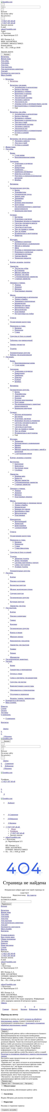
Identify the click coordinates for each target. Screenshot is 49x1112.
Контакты (5, 931)
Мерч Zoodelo (6, 929)
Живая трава (6, 912)
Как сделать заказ (7, 937)
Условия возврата (7, 935)
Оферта (4, 1003)
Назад (13, 829)
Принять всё (6, 1083)
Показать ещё (6, 1081)
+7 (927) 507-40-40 (8, 21)
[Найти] (3, 18)
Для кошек (5, 916)
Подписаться (6, 904)
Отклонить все (18, 1083)
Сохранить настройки (9, 1110)
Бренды (4, 949)
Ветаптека (5, 910)
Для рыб (4, 925)
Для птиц (4, 919)
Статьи (3, 947)
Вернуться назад (19, 895)
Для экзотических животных (12, 923)
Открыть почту (7, 1029)
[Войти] (2, 786)
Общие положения (8, 939)
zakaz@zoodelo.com (8, 29)
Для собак (5, 914)
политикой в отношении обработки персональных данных (23, 1024)
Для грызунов (6, 921)
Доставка (4, 941)
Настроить (28, 1083)
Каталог (4, 906)
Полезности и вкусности (10, 927)
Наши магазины (7, 945)
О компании (10, 718)
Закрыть (5, 1031)
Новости (4, 943)
